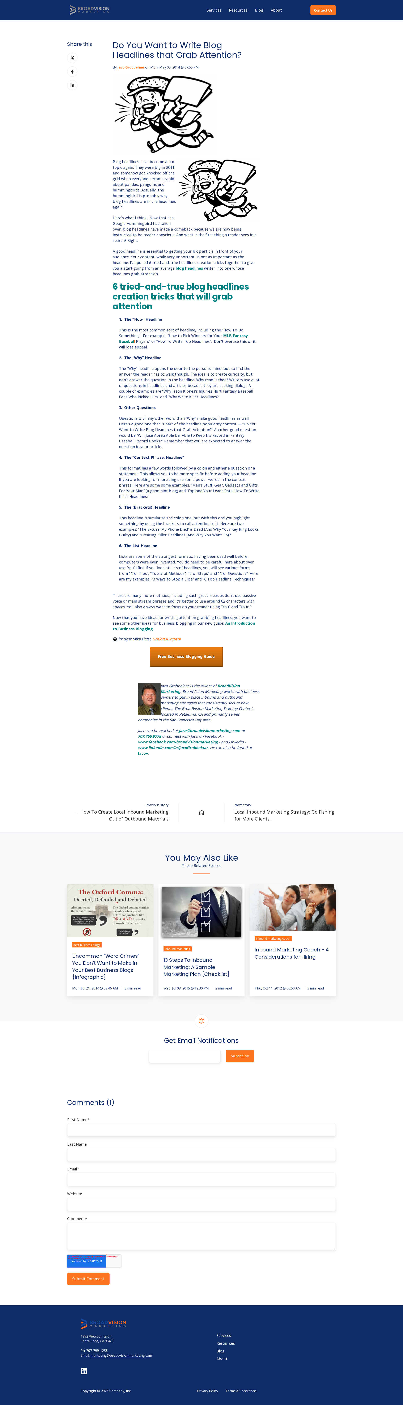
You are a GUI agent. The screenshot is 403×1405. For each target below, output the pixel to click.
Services (214, 10)
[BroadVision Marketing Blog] (201, 812)
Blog (259, 10)
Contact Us (323, 10)
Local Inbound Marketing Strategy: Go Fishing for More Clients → (284, 815)
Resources (238, 10)
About (276, 10)
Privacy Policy (207, 1391)
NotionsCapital (166, 639)
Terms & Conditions (240, 1391)
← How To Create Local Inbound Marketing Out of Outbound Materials (122, 815)
